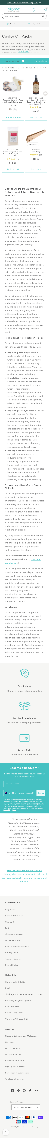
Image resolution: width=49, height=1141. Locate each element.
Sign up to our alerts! (15, 1066)
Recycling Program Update (18, 1000)
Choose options (13, 117)
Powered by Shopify (30, 1127)
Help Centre (11, 909)
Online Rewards (12, 940)
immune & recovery (35, 67)
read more (23, 51)
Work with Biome (13, 1054)
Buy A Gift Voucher (14, 915)
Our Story (9, 1042)
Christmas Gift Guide (15, 982)
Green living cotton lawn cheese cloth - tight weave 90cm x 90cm (12, 154)
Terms (14, 810)
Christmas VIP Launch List (17, 1018)
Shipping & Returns (14, 934)
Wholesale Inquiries (14, 1079)
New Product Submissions (17, 1072)
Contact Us (10, 921)
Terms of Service (13, 958)
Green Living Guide (14, 1012)
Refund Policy (11, 965)
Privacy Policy (7, 810)
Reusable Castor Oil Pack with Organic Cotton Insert (12, 101)
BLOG (8, 988)
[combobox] (7, 793)
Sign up (41, 793)
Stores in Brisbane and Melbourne (21, 1035)
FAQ (7, 928)
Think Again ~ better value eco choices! (23, 994)
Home (4, 67)
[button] (3, 10)
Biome (19, 1127)
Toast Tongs (36, 152)
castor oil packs (9, 70)
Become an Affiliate (14, 1060)
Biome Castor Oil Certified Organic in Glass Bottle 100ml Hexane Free (36, 102)
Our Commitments (13, 1048)
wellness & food (17, 67)
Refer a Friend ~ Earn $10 (17, 946)
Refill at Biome (12, 1006)
